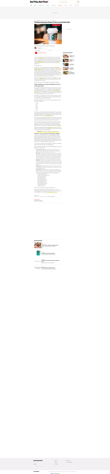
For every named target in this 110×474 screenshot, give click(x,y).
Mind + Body (77, 5)
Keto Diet (36, 200)
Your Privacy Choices (55, 473)
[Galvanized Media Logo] (36, 471)
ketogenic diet (41, 57)
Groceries (47, 5)
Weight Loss (54, 5)
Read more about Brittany (51, 196)
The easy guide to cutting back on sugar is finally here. (50, 131)
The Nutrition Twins (48, 115)
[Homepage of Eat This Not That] (38, 460)
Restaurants (60, 5)
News (35, 5)
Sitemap (56, 462)
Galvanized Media (54, 471)
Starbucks (57, 61)
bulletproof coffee (42, 77)
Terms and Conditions (69, 462)
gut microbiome (50, 127)
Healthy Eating (40, 5)
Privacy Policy (68, 460)
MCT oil (56, 77)
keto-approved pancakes (40, 61)
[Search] (78, 1)
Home (35, 20)
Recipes (66, 5)
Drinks (71, 5)
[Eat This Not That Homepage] (39, 2)
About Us (56, 460)
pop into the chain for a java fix (52, 192)
